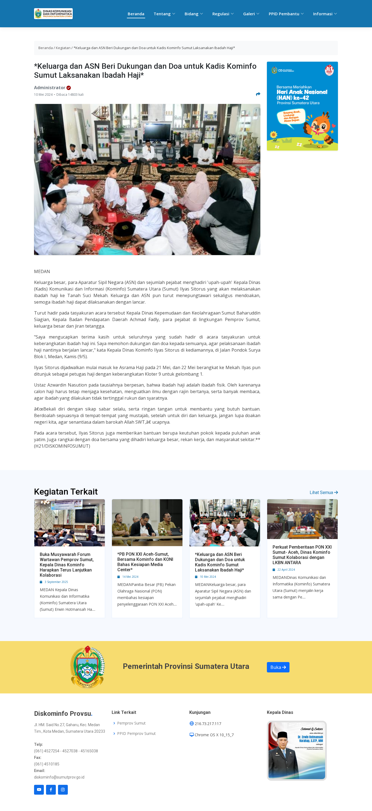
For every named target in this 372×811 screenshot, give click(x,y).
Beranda (136, 13)
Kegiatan (63, 47)
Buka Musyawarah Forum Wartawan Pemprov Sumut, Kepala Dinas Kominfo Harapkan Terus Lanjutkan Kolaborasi (67, 565)
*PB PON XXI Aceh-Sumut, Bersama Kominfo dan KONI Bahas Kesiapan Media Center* (145, 562)
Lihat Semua (322, 492)
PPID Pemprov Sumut (136, 733)
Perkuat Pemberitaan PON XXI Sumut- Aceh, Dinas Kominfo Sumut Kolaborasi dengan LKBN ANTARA (302, 554)
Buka (276, 667)
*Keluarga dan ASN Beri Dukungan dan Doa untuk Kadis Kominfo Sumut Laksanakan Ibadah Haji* (220, 562)
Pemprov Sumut (131, 723)
